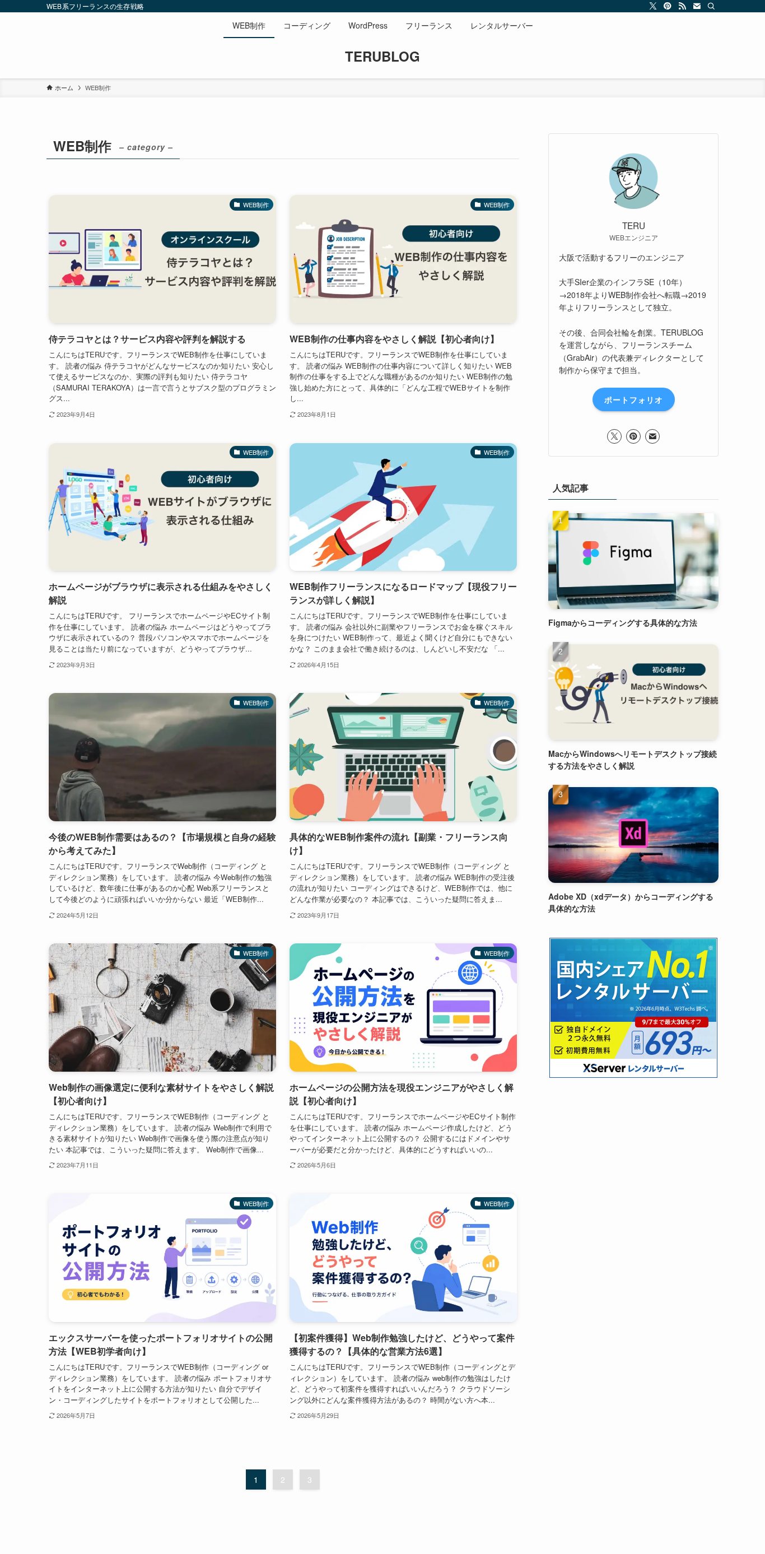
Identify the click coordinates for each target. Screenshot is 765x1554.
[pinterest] (667, 6)
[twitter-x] (653, 6)
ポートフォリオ (633, 399)
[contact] (696, 6)
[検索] (711, 6)
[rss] (682, 6)
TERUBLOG (382, 56)
